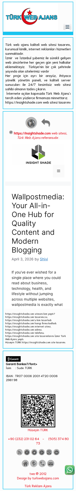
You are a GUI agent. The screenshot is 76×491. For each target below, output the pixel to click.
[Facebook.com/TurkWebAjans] (27, 454)
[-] (38, 426)
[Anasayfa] (25, 466)
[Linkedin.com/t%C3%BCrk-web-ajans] (56, 454)
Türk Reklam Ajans (38, 485)
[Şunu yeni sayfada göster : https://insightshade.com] (31, 128)
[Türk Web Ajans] (31, 28)
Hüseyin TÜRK (38, 429)
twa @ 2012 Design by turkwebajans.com (38, 475)
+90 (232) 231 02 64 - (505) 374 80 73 (38, 440)
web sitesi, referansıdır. (40, 135)
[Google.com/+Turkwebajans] (41, 454)
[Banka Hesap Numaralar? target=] (34, 466)
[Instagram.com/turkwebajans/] (49, 454)
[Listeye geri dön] (45, 128)
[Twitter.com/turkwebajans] (34, 454)
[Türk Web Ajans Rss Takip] (19, 454)
